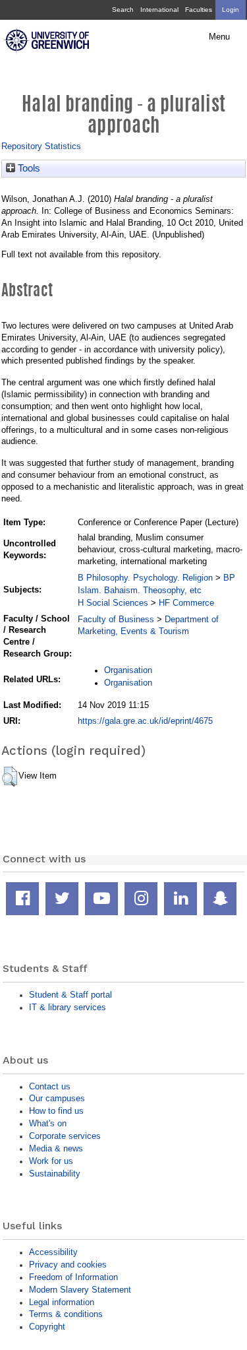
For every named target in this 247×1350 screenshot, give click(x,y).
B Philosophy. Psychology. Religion (145, 578)
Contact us (49, 1086)
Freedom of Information (73, 1277)
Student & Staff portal (70, 995)
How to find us (56, 1111)
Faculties (198, 9)
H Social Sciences (113, 603)
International (159, 9)
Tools (27, 168)
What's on (48, 1123)
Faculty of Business (116, 619)
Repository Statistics (41, 146)
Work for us (51, 1161)
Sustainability (54, 1173)
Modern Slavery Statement (80, 1290)
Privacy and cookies (68, 1265)
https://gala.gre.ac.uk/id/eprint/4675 (145, 721)
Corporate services (65, 1136)
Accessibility (53, 1252)
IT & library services (67, 1007)
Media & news (56, 1148)
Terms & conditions (66, 1314)
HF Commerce (186, 603)
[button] (9, 777)
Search (123, 9)
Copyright (47, 1327)
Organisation (128, 670)
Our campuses (57, 1098)
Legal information (61, 1302)
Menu (219, 37)
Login (230, 9)
